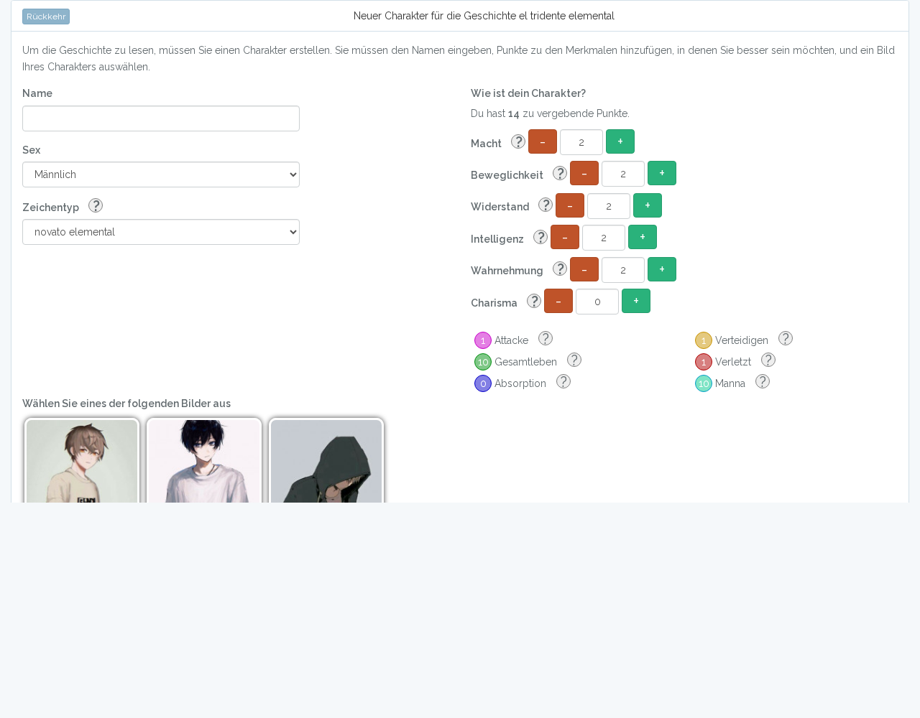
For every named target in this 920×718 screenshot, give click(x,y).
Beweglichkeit (517, 174)
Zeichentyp (61, 206)
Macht (497, 142)
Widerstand (510, 205)
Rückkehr (46, 16)
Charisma (504, 302)
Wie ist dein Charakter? (528, 93)
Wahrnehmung (517, 269)
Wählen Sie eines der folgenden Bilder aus (126, 403)
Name (37, 93)
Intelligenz (508, 238)
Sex (31, 150)
